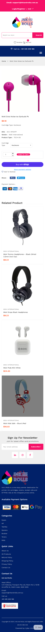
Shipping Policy (7, 561)
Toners (4, 537)
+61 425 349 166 (27, 49)
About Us (5, 551)
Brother (4, 533)
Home (4, 61)
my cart (28, 42)
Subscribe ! (36, 447)
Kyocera (4, 530)
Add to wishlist (9, 172)
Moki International (11, 251)
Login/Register (18, 9)
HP (3, 523)
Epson (4, 520)
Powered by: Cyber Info (24, 628)
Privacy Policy (7, 564)
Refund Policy (7, 557)
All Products (6, 554)
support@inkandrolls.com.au (12, 593)
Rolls (3, 540)
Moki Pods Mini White (12, 368)
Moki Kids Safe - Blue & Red (14, 423)
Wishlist (19, 42)
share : (4, 178)
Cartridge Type (5, 144)
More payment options (22, 169)
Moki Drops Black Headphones (15, 312)
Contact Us (6, 567)
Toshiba (4, 527)
